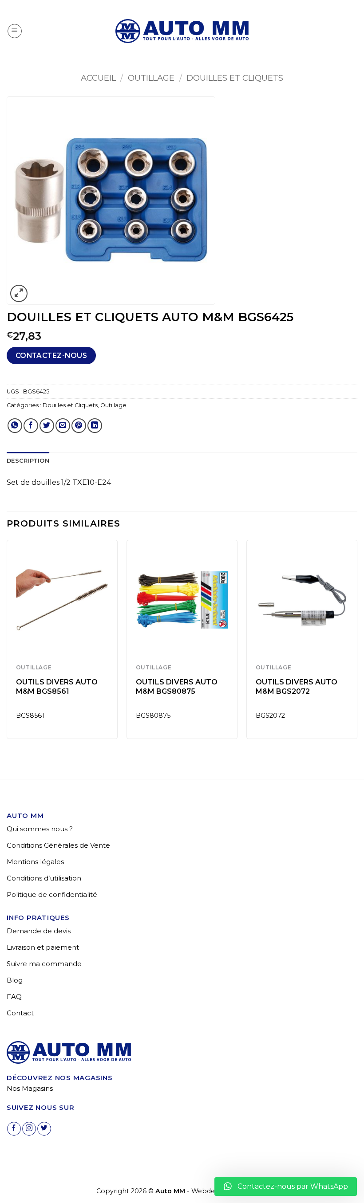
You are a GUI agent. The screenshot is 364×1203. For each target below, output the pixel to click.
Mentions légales (35, 861)
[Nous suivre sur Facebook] (14, 1129)
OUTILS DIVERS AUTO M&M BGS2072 (296, 687)
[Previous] (7, 643)
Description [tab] (28, 460)
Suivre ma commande (44, 963)
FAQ (14, 996)
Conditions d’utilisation (44, 878)
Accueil (98, 78)
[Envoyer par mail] (62, 425)
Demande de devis (39, 931)
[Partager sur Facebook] (31, 425)
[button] (15, 31)
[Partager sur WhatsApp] (15, 425)
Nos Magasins (30, 1088)
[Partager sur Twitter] (47, 425)
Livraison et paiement (43, 947)
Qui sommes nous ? (40, 829)
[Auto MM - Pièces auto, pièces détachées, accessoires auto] (182, 31)
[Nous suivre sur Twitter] (44, 1129)
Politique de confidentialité (52, 894)
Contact (20, 1013)
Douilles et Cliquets (234, 78)
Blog (15, 980)
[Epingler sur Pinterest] (78, 425)
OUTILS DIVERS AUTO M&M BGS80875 (177, 687)
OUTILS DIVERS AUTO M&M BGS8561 (57, 687)
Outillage (151, 78)
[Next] (357, 643)
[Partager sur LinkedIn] (94, 425)
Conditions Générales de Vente (58, 845)
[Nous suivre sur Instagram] (29, 1129)
